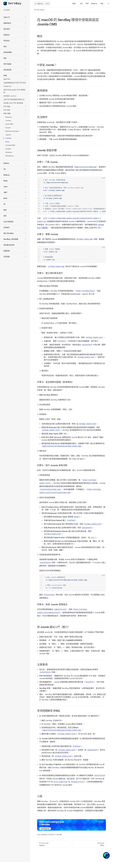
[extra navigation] (108, 3)
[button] (15, 17)
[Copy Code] (102, 180)
